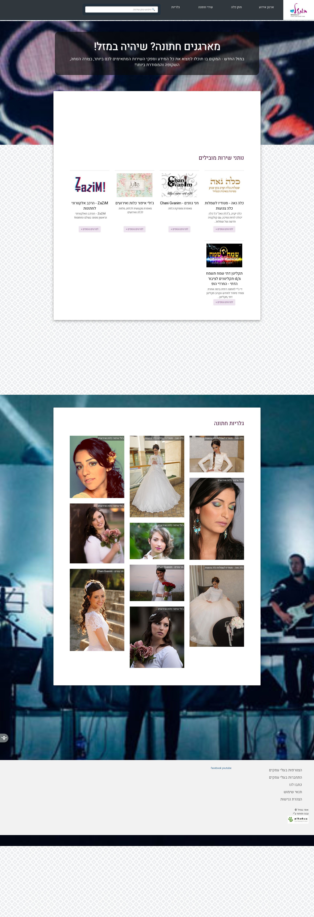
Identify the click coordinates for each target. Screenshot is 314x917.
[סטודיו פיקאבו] (298, 819)
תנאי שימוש (293, 792)
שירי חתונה (205, 7)
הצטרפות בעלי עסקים (285, 770)
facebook (216, 768)
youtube (227, 768)
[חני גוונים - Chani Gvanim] (157, 583)
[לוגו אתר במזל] (298, 10)
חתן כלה (236, 7)
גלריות (175, 7)
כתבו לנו (295, 784)
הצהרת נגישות (291, 799)
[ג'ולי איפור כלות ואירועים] (217, 518)
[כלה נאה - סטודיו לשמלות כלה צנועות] (217, 454)
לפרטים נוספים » (224, 229)
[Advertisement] (157, 125)
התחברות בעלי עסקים (285, 777)
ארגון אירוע (266, 7)
